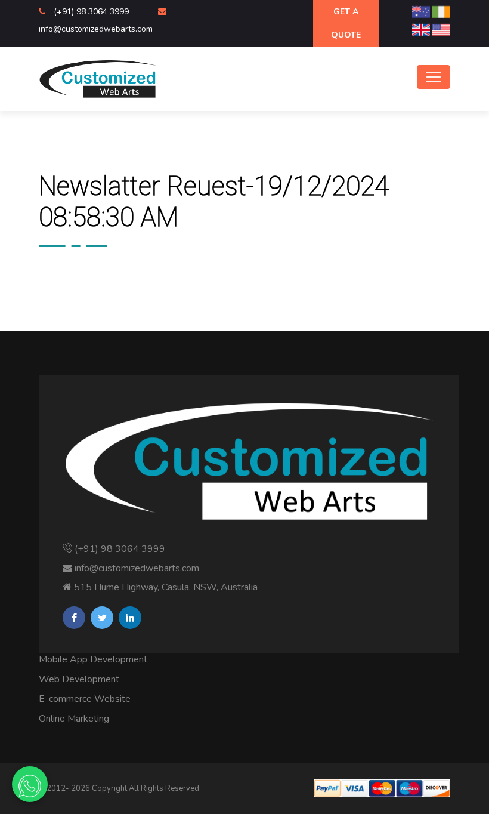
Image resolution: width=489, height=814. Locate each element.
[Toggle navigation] (433, 77)
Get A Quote (346, 23)
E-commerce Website (85, 698)
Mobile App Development (93, 659)
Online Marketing (74, 718)
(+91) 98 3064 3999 (92, 11)
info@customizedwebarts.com (96, 29)
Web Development (79, 679)
